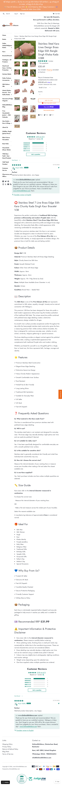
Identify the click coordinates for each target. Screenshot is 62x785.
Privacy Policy (6, 747)
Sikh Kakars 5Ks (7, 85)
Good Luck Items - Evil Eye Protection (7, 68)
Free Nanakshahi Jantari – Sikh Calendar (6, 114)
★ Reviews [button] (60, 394)
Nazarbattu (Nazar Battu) (6, 149)
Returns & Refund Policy (10, 749)
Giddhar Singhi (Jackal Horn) (7, 132)
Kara (7, 52)
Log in (16, 14)
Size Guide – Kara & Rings (7, 122)
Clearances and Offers (7, 175)
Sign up (22, 14)
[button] (43, 61)
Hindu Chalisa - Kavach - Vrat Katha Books (7, 92)
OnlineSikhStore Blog (7, 106)
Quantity (40, 92)
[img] (16, 165)
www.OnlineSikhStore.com (22, 191)
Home (4, 35)
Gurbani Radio (6, 74)
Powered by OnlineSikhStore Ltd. (11, 769)
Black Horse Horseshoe (6, 139)
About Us (5, 127)
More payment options (49, 110)
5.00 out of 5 (40, 137)
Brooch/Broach (7, 56)
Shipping (49, 70)
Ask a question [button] (35, 154)
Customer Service (7, 169)
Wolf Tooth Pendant (5, 163)
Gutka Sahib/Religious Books (7, 45)
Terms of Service (7, 754)
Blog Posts (5, 751)
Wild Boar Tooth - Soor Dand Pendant (6, 156)
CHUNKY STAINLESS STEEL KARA (47, 84)
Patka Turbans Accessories (7, 79)
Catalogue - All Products (6, 61)
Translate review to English (22, 195)
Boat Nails (5, 144)
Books (7, 39)
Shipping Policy (7, 744)
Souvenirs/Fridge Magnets (7, 100)
